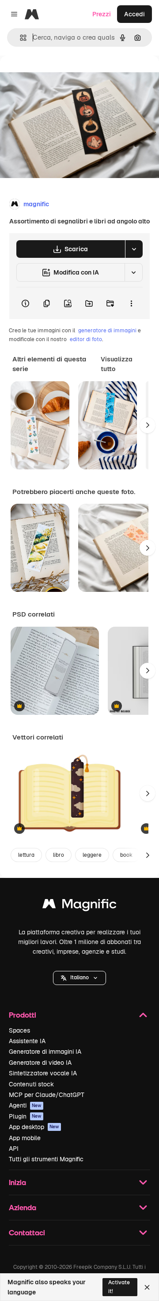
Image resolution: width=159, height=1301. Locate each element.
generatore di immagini (107, 330)
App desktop (34, 1127)
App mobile (25, 1138)
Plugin (25, 1116)
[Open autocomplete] (20, 37)
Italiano (79, 977)
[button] (79, 978)
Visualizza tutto (116, 364)
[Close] (147, 1287)
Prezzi (101, 14)
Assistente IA (27, 1041)
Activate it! (119, 1286)
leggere (92, 855)
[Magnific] (79, 906)
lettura (26, 855)
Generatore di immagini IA (45, 1052)
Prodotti (22, 1014)
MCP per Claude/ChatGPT (46, 1095)
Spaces (19, 1030)
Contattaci (27, 1232)
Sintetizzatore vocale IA (43, 1073)
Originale (58, 75)
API (14, 1148)
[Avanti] (147, 425)
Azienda (22, 1207)
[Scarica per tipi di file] (134, 249)
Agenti (25, 1105)
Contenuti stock (31, 1084)
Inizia (17, 1182)
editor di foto (86, 339)
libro (58, 855)
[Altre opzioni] (131, 303)
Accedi (134, 14)
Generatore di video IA (40, 1063)
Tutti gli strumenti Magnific (46, 1159)
